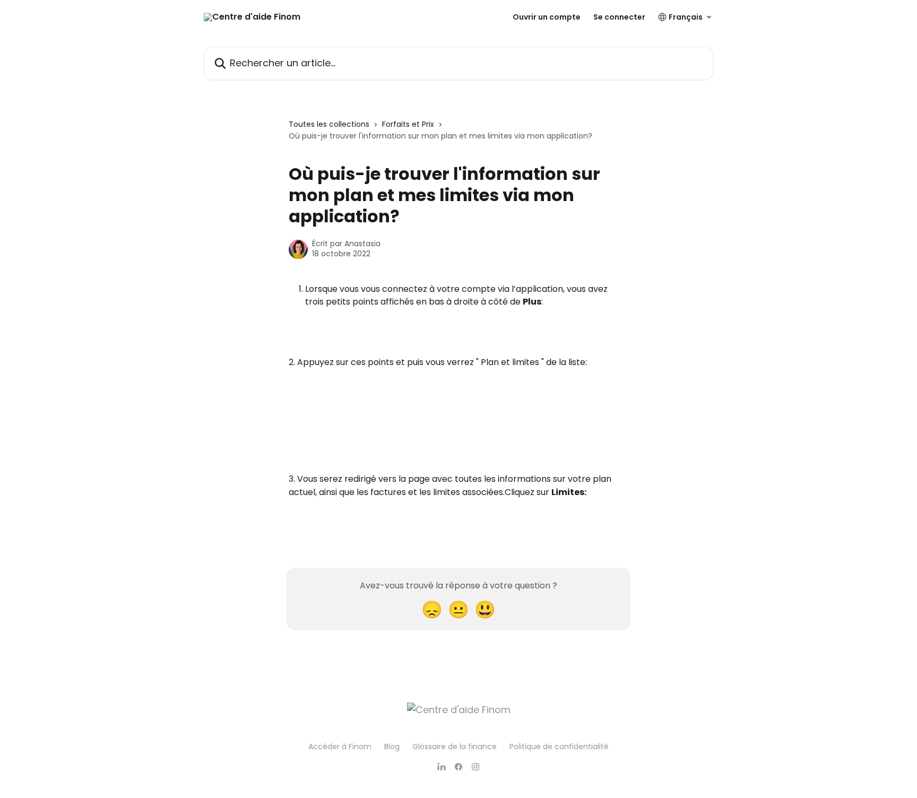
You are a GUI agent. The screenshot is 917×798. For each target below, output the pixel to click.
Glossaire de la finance (454, 746)
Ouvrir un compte (547, 17)
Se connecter (619, 17)
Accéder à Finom (339, 746)
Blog (392, 746)
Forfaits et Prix (408, 124)
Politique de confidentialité (559, 746)
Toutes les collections (329, 124)
